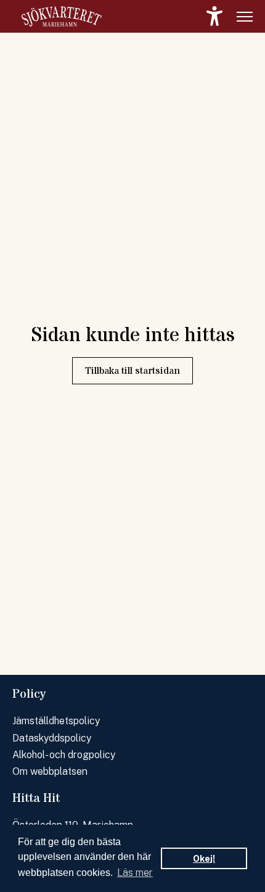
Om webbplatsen (50, 771)
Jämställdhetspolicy (56, 721)
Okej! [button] (204, 858)
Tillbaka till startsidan (132, 371)
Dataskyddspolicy (51, 738)
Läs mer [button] (135, 872)
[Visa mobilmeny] (245, 16)
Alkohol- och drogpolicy (63, 755)
